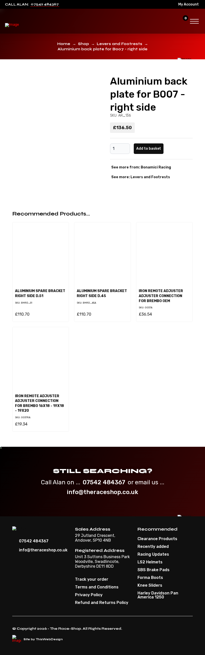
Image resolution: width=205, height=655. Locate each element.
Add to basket (148, 148)
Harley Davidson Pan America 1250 (158, 595)
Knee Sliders (150, 585)
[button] (173, 21)
